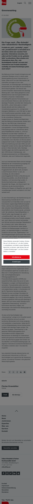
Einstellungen (16, 262)
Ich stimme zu (16, 257)
